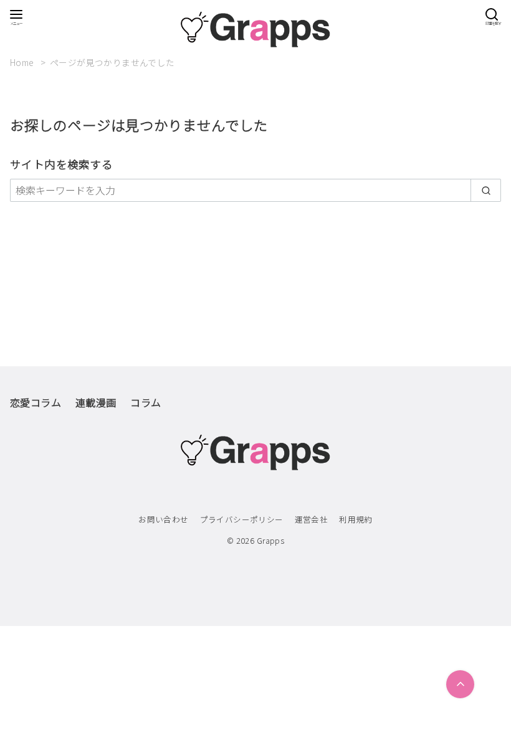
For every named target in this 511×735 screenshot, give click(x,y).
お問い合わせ (163, 519)
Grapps (270, 540)
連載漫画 (96, 402)
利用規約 (356, 519)
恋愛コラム (35, 402)
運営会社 (311, 519)
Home (23, 62)
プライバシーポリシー (242, 519)
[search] (485, 190)
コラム (145, 402)
